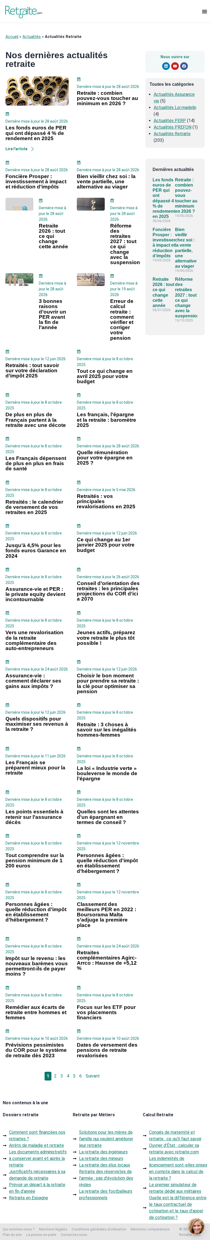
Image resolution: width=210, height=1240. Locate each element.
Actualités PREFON (172, 127)
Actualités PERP (170, 120)
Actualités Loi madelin (175, 107)
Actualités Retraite (172, 133)
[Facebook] (184, 66)
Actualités (31, 36)
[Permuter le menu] (204, 11)
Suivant (93, 1076)
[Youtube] (175, 66)
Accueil (11, 36)
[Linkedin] (166, 66)
